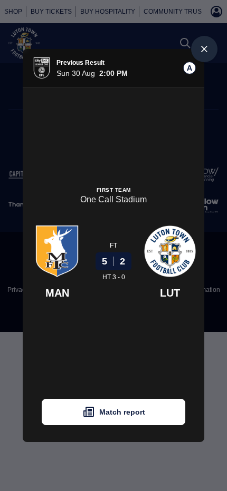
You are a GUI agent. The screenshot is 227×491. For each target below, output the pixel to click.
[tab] (189, 68)
